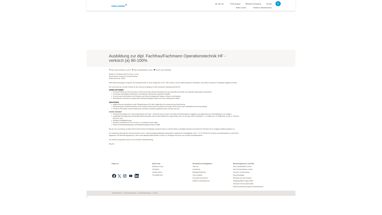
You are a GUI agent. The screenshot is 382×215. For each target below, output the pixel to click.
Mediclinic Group (157, 166)
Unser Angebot (197, 175)
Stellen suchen (241, 7)
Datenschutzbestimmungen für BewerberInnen (248, 186)
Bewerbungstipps (238, 175)
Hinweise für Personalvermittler (243, 184)
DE (216, 4)
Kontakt (269, 4)
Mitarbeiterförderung (199, 172)
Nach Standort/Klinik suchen (143, 70)
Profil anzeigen (235, 4)
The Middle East (157, 175)
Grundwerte (196, 169)
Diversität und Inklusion (200, 178)
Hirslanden (155, 169)
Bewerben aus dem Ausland (242, 178)
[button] (277, 3)
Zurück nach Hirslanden (163, 70)
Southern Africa (157, 172)
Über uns (196, 166)
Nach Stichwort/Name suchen (121, 70)
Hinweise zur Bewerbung (241, 172)
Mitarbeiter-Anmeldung (253, 4)
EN (219, 4)
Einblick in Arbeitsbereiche (262, 7)
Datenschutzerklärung (130, 193)
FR (223, 4)
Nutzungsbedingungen (144, 193)
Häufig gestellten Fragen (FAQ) (243, 181)
